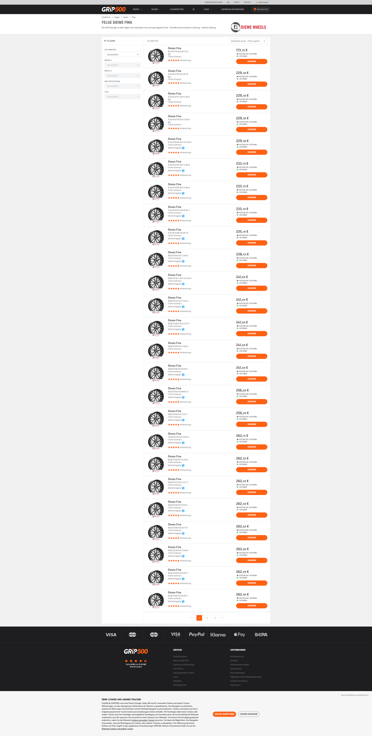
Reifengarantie (179, 685)
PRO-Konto (178, 668)
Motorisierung (112, 81)
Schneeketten (177, 9)
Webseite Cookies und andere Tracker (117, 728)
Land (175, 676)
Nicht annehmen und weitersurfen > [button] (355, 695)
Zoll (107, 92)
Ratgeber (177, 680)
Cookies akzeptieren (224, 714)
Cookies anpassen (248, 714)
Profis (236, 2)
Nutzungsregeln (237, 672)
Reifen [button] (136, 9)
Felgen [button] (154, 9)
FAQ (228, 2)
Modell (108, 60)
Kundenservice (237, 656)
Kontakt (247, 2)
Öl (194, 9)
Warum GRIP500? (181, 660)
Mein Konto (263, 2)
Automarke (110, 50)
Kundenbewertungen (213, 2)
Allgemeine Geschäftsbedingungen (246, 676)
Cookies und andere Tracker (142, 720)
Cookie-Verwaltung (238, 680)
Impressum (235, 685)
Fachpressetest (180, 656)
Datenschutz (236, 668)
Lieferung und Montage (232, 9)
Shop (206, 9)
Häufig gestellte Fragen (183, 672)
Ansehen (252, 61)
